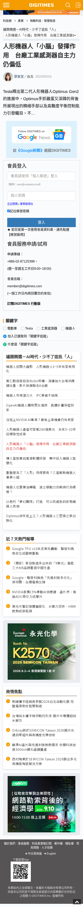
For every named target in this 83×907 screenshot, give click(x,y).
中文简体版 (35, 853)
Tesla (29, 328)
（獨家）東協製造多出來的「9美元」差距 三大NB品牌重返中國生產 (44, 565)
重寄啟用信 (26, 203)
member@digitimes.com (24, 286)
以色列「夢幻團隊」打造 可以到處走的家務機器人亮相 (41, 504)
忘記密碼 (12, 203)
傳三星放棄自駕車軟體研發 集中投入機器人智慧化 (41, 460)
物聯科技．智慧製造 (42, 20)
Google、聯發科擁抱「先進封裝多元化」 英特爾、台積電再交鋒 (43, 580)
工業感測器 (49, 328)
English (51, 853)
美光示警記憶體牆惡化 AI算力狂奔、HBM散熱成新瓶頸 (44, 608)
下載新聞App (21, 859)
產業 (21, 20)
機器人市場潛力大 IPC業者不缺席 (32, 395)
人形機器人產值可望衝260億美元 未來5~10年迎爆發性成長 (41, 431)
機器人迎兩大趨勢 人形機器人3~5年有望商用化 (40, 369)
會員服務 (23, 843)
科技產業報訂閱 (42, 843)
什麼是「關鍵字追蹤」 (24, 344)
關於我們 (9, 843)
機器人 (70, 328)
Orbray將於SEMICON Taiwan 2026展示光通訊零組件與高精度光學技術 (43, 732)
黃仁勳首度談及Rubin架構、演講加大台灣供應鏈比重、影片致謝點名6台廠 (40, 383)
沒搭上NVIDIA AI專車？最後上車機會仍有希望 (40, 419)
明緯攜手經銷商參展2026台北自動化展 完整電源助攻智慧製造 (43, 703)
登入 (41, 222)
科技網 (7, 20)
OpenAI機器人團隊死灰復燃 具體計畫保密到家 (40, 407)
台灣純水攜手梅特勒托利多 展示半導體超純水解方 (44, 718)
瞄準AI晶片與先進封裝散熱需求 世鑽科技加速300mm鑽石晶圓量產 (44, 747)
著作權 (58, 843)
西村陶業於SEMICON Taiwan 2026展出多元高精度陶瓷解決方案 (44, 761)
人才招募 (47, 847)
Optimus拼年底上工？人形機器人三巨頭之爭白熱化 (41, 518)
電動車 (12, 328)
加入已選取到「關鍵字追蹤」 (29, 336)
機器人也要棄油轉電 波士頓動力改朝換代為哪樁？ (41, 489)
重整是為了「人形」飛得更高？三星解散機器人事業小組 (41, 475)
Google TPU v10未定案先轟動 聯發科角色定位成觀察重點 (43, 551)
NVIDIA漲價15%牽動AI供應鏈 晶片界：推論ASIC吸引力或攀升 (44, 594)
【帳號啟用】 (17, 234)
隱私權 (69, 843)
